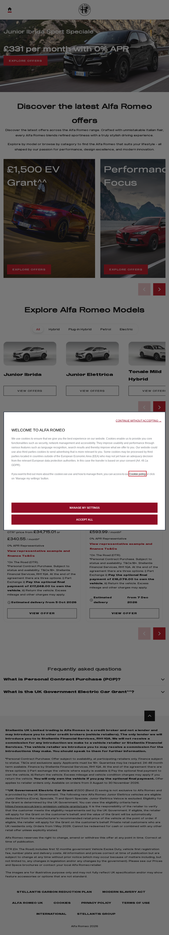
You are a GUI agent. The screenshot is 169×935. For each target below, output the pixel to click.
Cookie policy (137, 474)
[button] (139, 420)
